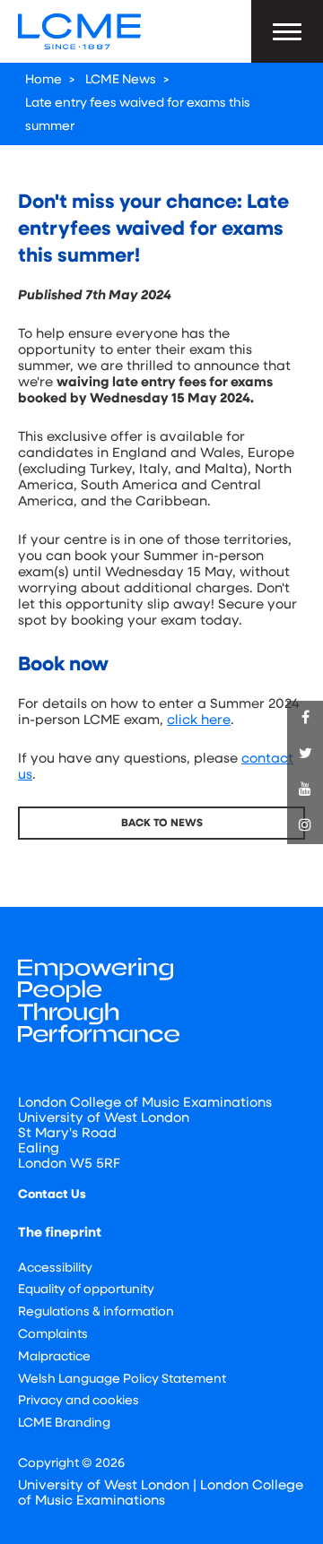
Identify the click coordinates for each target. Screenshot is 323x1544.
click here (199, 721)
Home (43, 80)
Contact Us (52, 1195)
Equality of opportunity (86, 1290)
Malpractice (54, 1357)
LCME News (120, 80)
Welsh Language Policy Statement (122, 1379)
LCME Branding (64, 1423)
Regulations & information (96, 1312)
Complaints (53, 1334)
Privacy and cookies (78, 1401)
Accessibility (55, 1268)
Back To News (162, 823)
